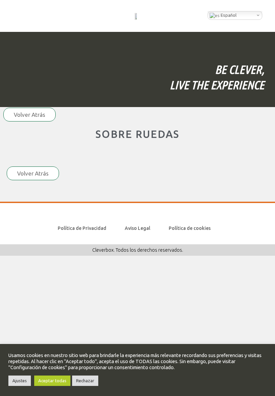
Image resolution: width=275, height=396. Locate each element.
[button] (14, 15)
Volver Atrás (29, 114)
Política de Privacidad (82, 228)
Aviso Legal (137, 228)
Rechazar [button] (85, 380)
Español (228, 15)
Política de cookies (190, 228)
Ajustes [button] (19, 380)
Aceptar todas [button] (52, 380)
